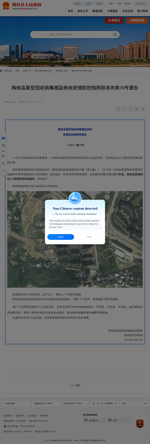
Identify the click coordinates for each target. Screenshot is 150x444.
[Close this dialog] (107, 197)
